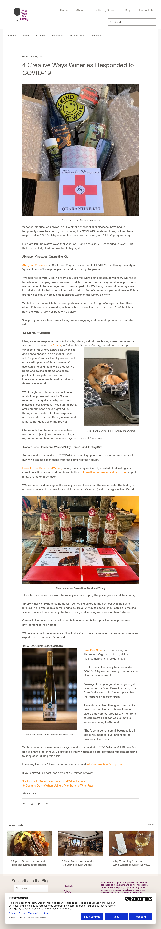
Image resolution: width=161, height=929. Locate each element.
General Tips (77, 35)
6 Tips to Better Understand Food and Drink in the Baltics (29, 863)
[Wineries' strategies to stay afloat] (80, 843)
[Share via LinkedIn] (39, 803)
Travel (26, 35)
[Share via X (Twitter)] (31, 803)
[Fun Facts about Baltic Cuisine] (29, 843)
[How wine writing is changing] (131, 843)
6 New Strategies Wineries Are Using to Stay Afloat (78, 863)
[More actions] (137, 56)
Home (68, 886)
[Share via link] (46, 803)
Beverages (58, 35)
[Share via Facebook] (23, 803)
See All (150, 824)
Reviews (40, 35)
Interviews (96, 35)
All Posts (11, 35)
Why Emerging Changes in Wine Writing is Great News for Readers (130, 863)
